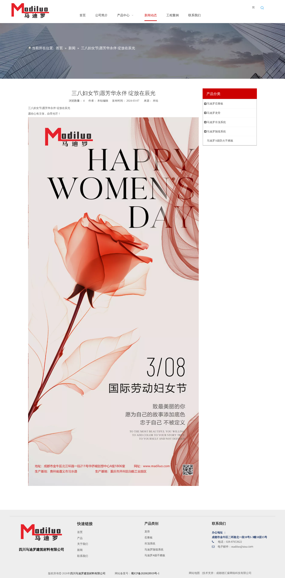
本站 (155, 100)
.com (250, 546)
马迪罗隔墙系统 (153, 549)
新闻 (80, 550)
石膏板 (148, 537)
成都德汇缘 (223, 573)
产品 (80, 538)
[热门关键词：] (262, 8)
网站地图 (194, 573)
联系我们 (82, 556)
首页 (80, 532)
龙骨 (147, 531)
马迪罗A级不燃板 (154, 555)
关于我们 (82, 544)
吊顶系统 (149, 543)
